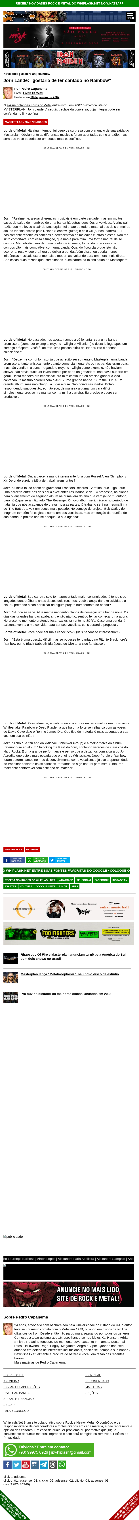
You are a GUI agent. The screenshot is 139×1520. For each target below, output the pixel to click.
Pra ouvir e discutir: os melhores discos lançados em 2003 (66, 994)
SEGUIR (9, 1404)
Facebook (101, 880)
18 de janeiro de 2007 (44, 97)
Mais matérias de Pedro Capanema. (40, 1362)
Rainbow (44, 73)
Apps (74, 886)
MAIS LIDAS (93, 1387)
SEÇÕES (91, 1393)
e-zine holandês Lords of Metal (29, 105)
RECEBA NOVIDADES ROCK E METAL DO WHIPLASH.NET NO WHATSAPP (69, 3)
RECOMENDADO (97, 1381)
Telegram (84, 880)
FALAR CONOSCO (16, 1410)
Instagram (120, 880)
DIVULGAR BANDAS (17, 1393)
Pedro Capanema (34, 88)
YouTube (26, 886)
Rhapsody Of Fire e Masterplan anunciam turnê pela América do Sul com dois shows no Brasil (73, 957)
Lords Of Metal (33, 93)
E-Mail (63, 886)
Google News (45, 886)
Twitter (10, 886)
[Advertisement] (33, 302)
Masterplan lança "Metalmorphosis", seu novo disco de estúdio (70, 974)
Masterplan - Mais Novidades (26, 122)
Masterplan (28, 73)
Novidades (10, 73)
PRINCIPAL (93, 1375)
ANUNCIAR (11, 1381)
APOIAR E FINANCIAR (18, 1398)
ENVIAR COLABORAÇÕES (21, 1387)
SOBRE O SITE (13, 1375)
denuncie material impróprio (42, 1434)
